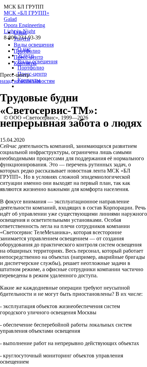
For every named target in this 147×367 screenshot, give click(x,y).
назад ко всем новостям (27, 81)
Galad (10, 19)
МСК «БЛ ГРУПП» (26, 13)
